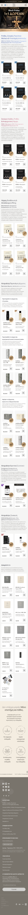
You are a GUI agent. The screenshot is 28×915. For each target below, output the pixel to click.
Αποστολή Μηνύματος (7, 841)
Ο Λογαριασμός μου (7, 831)
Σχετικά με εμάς (6, 870)
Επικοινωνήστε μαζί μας (10, 838)
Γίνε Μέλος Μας (6, 828)
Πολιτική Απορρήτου (7, 864)
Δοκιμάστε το (5, 821)
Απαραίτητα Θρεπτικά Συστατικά (10, 815)
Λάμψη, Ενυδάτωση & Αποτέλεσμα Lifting (12, 810)
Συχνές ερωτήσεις (6, 859)
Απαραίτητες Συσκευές (7, 818)
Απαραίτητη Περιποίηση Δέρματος (10, 813)
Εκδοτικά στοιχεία (6, 867)
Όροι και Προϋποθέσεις (7, 861)
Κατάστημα (6, 800)
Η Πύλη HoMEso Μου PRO (9, 834)
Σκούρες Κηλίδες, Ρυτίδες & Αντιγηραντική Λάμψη (13, 807)
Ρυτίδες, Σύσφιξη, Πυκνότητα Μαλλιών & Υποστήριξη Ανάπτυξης (10, 803)
